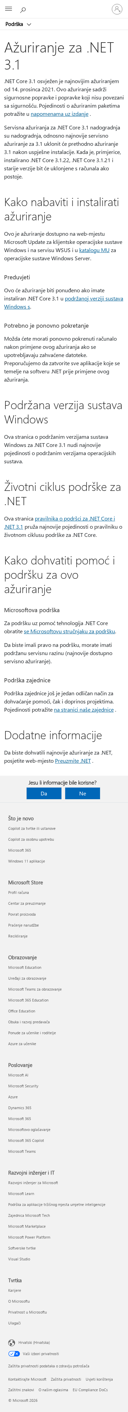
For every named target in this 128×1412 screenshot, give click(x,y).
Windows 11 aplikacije (26, 861)
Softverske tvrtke (22, 1248)
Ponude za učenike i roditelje (32, 1032)
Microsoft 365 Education (28, 1000)
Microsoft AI (18, 1074)
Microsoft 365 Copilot (26, 1140)
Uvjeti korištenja (99, 1379)
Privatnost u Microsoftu (27, 1312)
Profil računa (18, 892)
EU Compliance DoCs (90, 1389)
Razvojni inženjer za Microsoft (33, 1182)
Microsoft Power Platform (29, 1237)
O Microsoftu (19, 1301)
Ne (82, 793)
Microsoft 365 (19, 850)
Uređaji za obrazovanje (27, 978)
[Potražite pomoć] (24, 8)
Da (44, 793)
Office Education (21, 1010)
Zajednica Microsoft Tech (29, 1215)
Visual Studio (19, 1258)
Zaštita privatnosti (66, 1379)
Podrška (15, 23)
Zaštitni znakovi (21, 1389)
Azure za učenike (22, 1043)
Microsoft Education (24, 967)
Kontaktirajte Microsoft (27, 1379)
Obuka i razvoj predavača (29, 1021)
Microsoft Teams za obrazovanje (35, 989)
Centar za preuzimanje (27, 903)
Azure (13, 1096)
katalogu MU (94, 249)
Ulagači (14, 1322)
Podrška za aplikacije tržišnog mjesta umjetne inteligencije (56, 1204)
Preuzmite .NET (73, 760)
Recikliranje (18, 935)
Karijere (14, 1290)
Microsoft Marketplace (27, 1226)
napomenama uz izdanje (59, 113)
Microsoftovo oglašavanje (29, 1129)
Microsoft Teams (22, 1151)
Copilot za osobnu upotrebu (31, 839)
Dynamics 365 (19, 1107)
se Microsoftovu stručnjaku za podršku (69, 631)
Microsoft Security (23, 1085)
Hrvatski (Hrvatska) (34, 1342)
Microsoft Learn (21, 1193)
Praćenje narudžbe (23, 925)
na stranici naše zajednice (84, 709)
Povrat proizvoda (22, 914)
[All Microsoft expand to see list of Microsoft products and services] (8, 9)
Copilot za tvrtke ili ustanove (32, 828)
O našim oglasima (53, 1389)
